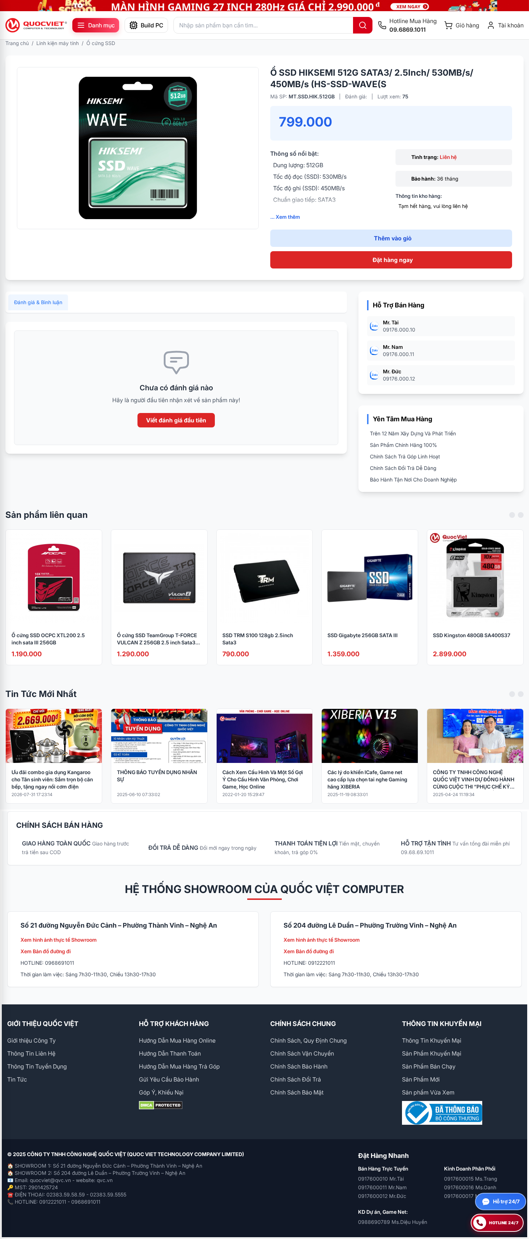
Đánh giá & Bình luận (38, 302)
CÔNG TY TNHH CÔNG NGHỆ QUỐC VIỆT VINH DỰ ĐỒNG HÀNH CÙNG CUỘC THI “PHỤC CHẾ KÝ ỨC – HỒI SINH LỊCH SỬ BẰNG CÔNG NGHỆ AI (473, 779)
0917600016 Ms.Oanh (470, 1187)
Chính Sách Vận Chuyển (302, 1053)
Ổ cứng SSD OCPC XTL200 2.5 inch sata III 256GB (48, 638)
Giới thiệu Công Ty (31, 1040)
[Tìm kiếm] (362, 25)
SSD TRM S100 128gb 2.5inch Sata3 (257, 638)
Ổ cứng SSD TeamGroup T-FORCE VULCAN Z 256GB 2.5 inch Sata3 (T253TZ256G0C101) (157, 639)
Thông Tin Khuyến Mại (431, 1040)
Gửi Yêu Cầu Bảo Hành (169, 1079)
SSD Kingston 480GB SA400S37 (471, 635)
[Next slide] (521, 515)
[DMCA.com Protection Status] (199, 1105)
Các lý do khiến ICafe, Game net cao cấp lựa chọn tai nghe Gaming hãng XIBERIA (367, 779)
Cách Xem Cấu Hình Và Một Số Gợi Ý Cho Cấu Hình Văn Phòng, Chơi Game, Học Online (262, 779)
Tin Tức (17, 1079)
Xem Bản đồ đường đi (46, 951)
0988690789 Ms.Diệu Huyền (392, 1222)
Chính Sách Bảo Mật (297, 1092)
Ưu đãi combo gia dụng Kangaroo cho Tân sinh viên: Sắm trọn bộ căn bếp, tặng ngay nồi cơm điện (52, 779)
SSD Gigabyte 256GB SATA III (362, 635)
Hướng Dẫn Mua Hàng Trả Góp (179, 1066)
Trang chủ (17, 43)
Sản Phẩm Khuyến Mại (431, 1053)
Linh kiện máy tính (57, 43)
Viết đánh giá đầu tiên (176, 420)
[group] (264, 5)
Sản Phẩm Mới (421, 1079)
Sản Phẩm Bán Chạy (429, 1066)
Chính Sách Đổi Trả (295, 1079)
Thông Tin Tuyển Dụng (37, 1066)
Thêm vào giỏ (393, 238)
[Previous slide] (512, 515)
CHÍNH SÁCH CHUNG (303, 1023)
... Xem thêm (285, 217)
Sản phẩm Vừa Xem (428, 1092)
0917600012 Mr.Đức (382, 1196)
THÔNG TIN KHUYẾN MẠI (441, 1023)
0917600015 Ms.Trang (470, 1179)
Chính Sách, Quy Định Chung (308, 1040)
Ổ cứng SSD (100, 43)
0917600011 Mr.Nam (382, 1187)
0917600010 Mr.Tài (381, 1179)
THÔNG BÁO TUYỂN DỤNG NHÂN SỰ (157, 775)
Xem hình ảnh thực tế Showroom (59, 940)
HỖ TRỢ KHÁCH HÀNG (174, 1023)
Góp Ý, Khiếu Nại (161, 1092)
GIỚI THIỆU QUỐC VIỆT (42, 1023)
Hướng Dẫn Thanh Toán (170, 1053)
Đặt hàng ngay (392, 259)
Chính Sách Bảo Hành (298, 1066)
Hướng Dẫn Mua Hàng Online (177, 1040)
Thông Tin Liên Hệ (31, 1053)
